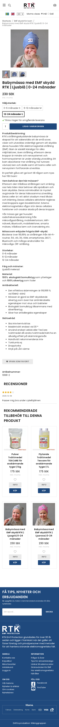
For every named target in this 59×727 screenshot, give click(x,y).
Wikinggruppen (38, 723)
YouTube (41, 687)
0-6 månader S (12, 108)
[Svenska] (8, 13)
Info (15, 484)
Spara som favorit (18, 361)
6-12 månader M (32, 108)
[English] (14, 13)
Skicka (49, 611)
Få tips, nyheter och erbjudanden (21, 594)
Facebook (42, 683)
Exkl (52, 13)
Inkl (45, 13)
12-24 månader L (13, 114)
